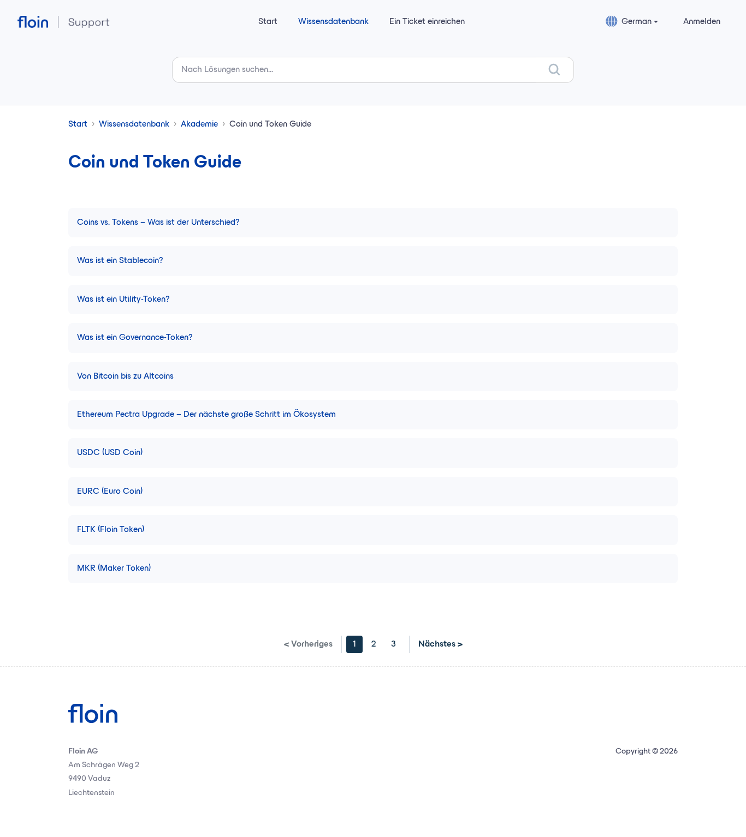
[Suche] (555, 70)
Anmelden (701, 22)
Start (267, 22)
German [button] (636, 22)
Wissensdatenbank (333, 22)
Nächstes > (440, 644)
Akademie (199, 124)
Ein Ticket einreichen (427, 22)
